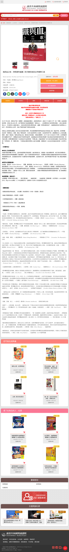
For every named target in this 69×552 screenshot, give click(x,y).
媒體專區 (26, 539)
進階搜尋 (64, 15)
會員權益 (5, 542)
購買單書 (51, 90)
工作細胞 (18, 18)
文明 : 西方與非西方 (18, 396)
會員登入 (49, 1)
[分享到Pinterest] (20, 94)
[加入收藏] (28, 94)
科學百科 (38, 484)
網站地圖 (37, 542)
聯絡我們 (32, 539)
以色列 (23, 18)
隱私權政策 (24, 542)
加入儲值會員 (52, 85)
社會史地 (21, 22)
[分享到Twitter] (16, 94)
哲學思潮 (5, 484)
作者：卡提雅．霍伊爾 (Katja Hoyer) (13, 80)
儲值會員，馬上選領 (51, 80)
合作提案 (20, 539)
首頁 (4, 22)
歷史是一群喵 (11, 18)
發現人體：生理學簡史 (18, 366)
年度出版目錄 (12, 539)
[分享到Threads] (12, 94)
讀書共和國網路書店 (14, 542)
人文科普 (14, 22)
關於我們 (5, 539)
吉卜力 (27, 18)
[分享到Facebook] (4, 94)
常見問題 (30, 542)
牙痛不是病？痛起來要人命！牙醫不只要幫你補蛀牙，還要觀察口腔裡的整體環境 (33, 522)
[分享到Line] (8, 94)
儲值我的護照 (57, 1)
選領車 (66, 1)
